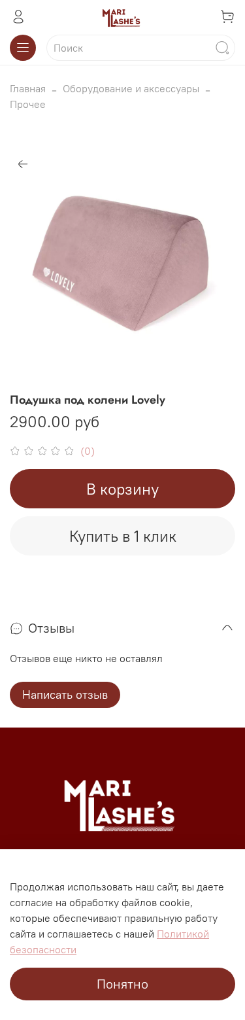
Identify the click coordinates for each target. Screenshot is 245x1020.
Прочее (28, 104)
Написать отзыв (65, 694)
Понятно (122, 984)
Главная (28, 88)
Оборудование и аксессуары (131, 88)
